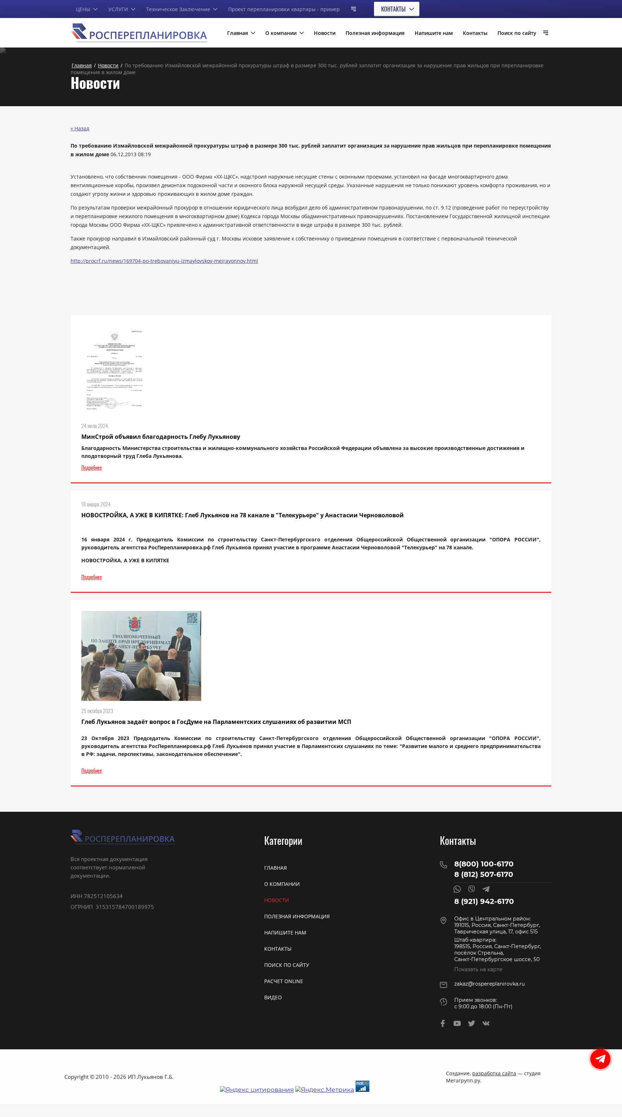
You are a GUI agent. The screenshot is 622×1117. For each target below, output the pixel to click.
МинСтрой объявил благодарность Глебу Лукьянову (160, 437)
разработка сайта (494, 1073)
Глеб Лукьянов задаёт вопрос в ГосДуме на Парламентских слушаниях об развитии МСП (216, 722)
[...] (350, 9)
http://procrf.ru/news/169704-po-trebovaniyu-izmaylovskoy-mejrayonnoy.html (164, 260)
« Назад (80, 128)
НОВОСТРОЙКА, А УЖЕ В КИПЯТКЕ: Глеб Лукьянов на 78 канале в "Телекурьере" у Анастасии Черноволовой (242, 515)
